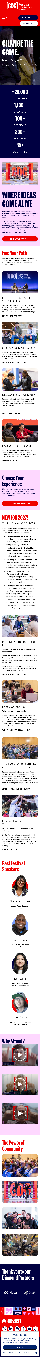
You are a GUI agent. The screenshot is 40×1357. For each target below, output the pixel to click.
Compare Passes (17, 503)
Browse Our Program (12, 316)
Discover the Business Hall (15, 363)
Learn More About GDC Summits (17, 789)
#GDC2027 (12, 1321)
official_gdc (4, 1328)
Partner (27, 23)
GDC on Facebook (23, 1328)
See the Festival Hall (12, 414)
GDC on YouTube (29, 1328)
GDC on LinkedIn (10, 1328)
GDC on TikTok (35, 1328)
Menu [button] (8, 18)
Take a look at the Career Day (16, 730)
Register (26, 18)
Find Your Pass (18, 239)
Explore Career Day (11, 461)
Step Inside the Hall (11, 850)
